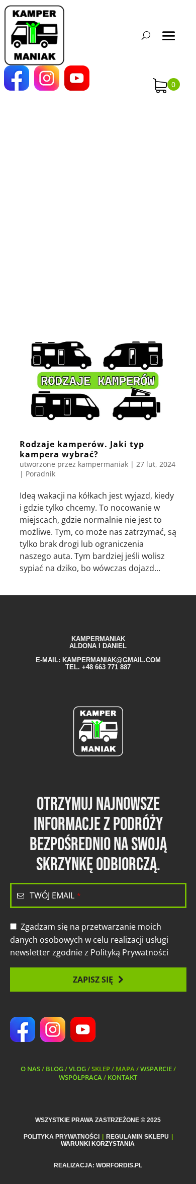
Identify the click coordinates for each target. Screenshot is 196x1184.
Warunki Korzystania (98, 1143)
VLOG (77, 1068)
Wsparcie (156, 1068)
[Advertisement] (98, 204)
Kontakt (122, 1077)
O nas (30, 1068)
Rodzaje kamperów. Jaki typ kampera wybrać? (82, 449)
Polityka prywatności (62, 1136)
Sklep (100, 1068)
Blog (54, 1068)
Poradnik (40, 473)
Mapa (125, 1068)
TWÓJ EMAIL (55, 895)
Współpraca (80, 1077)
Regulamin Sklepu (137, 1136)
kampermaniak (103, 464)
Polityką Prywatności (129, 952)
